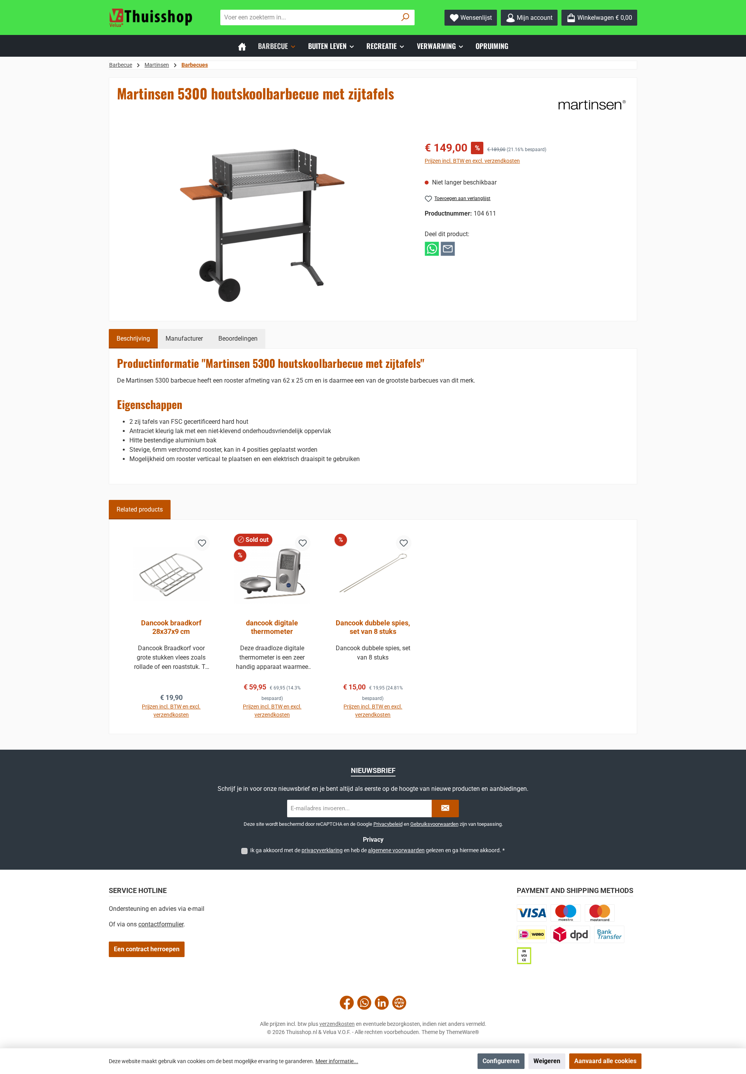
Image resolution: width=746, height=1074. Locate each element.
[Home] (242, 46)
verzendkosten (337, 1024)
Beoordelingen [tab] (238, 338)
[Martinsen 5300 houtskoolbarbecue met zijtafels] (262, 223)
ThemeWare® (462, 1032)
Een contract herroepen (147, 949)
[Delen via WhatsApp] (432, 248)
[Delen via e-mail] (448, 248)
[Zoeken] (405, 17)
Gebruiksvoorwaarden (434, 824)
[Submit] (445, 808)
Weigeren (546, 1061)
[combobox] (308, 17)
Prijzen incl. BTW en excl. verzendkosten (472, 161)
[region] (263, 223)
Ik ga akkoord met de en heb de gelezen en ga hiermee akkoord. (377, 850)
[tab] (133, 338)
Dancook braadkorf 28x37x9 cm (171, 627)
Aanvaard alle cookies (605, 1061)
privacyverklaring (322, 850)
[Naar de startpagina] (151, 17)
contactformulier (160, 924)
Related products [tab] (140, 509)
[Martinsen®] (592, 104)
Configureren (501, 1061)
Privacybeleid (388, 824)
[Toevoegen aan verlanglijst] (202, 543)
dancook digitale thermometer (272, 627)
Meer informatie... (336, 1061)
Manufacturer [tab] (184, 338)
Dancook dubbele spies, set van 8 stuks (373, 627)
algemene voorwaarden (396, 850)
